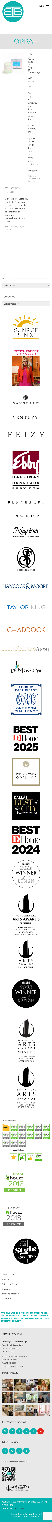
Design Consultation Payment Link (15, 1461)
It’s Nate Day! (12, 188)
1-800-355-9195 (21, 1356)
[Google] (12, 1451)
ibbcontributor (34, 178)
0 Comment (35, 179)
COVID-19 (6, 1298)
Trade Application (10, 1293)
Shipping (6, 1289)
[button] (44, 6)
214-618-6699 (10, 1363)
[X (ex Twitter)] (26, 1431)
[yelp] (5, 1451)
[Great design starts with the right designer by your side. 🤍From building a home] (20, 1410)
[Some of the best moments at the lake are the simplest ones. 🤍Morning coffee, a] (32, 1397)
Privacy (5, 1279)
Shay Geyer (19, 227)
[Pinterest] (19, 1431)
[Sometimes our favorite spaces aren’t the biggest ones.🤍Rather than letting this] (44, 1410)
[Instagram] (5, 1431)
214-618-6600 (12, 1360)
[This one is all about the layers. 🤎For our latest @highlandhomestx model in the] (7, 1385)
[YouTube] (40, 1431)
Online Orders (8, 1274)
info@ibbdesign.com (15, 1366)
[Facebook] (12, 1431)
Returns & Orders (10, 1284)
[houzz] (33, 1431)
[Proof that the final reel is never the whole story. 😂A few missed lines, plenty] (44, 1397)
